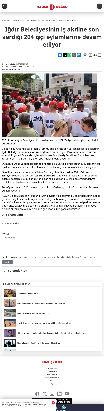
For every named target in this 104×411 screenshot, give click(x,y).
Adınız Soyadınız (11, 223)
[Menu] (99, 6)
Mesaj (5, 233)
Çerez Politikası (52, 372)
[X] (44, 393)
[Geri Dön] (4, 6)
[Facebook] (37, 393)
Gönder (7, 262)
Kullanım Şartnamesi (52, 378)
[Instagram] (52, 393)
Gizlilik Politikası (52, 369)
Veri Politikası (52, 375)
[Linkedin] (59, 393)
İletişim (52, 384)
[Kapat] (53, 403)
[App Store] (62, 401)
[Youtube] (66, 393)
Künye (52, 381)
